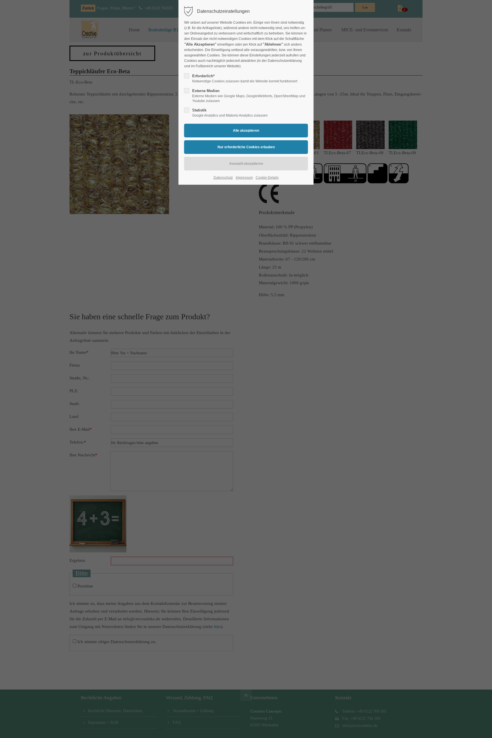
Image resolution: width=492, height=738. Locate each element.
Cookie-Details (267, 178)
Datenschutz (223, 178)
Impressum (244, 178)
